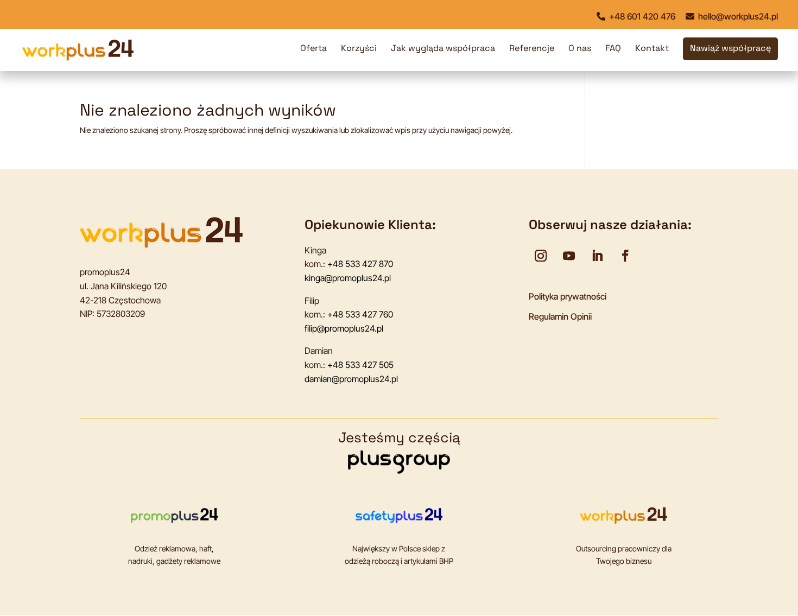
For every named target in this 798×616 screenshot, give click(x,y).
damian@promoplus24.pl (351, 378)
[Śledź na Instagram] (541, 256)
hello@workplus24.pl (737, 16)
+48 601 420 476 (641, 16)
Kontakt (652, 49)
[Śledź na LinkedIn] (597, 256)
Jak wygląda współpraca (443, 49)
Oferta (313, 49)
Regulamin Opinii (560, 316)
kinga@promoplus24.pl (348, 277)
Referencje (531, 49)
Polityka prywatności (567, 296)
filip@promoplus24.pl (344, 328)
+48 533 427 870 (360, 263)
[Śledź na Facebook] (625, 256)
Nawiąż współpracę (730, 49)
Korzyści (359, 49)
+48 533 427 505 (360, 364)
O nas (579, 49)
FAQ (613, 49)
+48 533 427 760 (360, 314)
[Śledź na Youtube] (569, 256)
